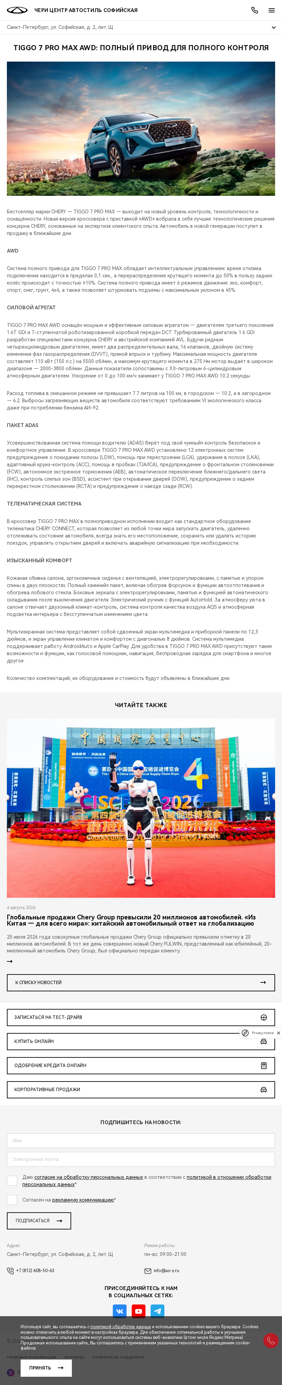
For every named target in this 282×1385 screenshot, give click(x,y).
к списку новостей (38, 982)
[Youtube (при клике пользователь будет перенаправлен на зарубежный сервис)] (138, 1311)
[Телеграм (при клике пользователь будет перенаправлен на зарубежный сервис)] (157, 1311)
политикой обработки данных (120, 1326)
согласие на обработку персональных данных (88, 1177)
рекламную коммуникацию (83, 1200)
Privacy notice (262, 1033)
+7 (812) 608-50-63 (35, 1270)
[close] (278, 1032)
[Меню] (271, 10)
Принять (40, 1368)
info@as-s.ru (166, 1270)
